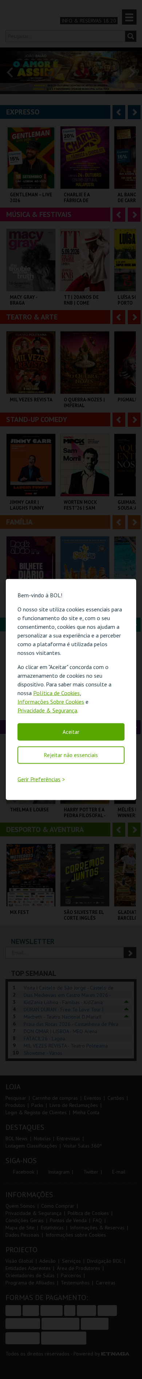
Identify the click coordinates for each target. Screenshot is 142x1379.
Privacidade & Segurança (47, 710)
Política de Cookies (56, 692)
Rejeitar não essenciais (71, 754)
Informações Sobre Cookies (50, 701)
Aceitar (71, 731)
